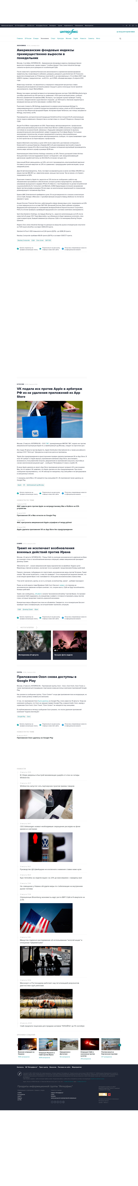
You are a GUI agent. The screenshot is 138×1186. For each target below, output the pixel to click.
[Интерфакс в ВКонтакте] (58, 1102)
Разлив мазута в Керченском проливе (109, 1053)
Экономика (45, 38)
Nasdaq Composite (24, 240)
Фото (98, 38)
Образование (79, 25)
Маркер (20, 1098)
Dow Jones (40, 240)
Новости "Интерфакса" (57, 1093)
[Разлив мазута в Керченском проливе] (110, 1049)
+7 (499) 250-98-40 (68, 1081)
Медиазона (21, 314)
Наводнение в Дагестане (65, 1053)
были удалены (43, 701)
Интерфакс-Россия (42, 25)
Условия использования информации (109, 1099)
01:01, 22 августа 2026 (29, 543)
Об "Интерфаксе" (20, 25)
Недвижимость (68, 25)
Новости (83, 38)
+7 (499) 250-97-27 (81, 1081)
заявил (61, 585)
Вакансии (52, 1067)
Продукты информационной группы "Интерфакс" (45, 1086)
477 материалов (106, 1057)
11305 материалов (23, 1057)
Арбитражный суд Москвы (35, 485)
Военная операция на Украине (26, 1053)
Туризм (60, 25)
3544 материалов (44, 1057)
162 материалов (65, 1057)
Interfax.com (30, 25)
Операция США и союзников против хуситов (88, 1054)
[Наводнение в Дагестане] (69, 1049)
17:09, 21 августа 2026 (31, 265)
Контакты (20, 1067)
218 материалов (86, 1059)
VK (24, 485)
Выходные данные (104, 1100)
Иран (36, 609)
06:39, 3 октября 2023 (33, 45)
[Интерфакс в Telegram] (55, 1102)
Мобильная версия (7, 25)
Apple (19, 485)
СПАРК (20, 1093)
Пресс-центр (43, 1067)
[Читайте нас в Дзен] (52, 1102)
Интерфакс (69, 31)
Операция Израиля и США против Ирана (47, 1054)
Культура (60, 38)
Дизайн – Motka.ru (103, 1102)
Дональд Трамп (28, 609)
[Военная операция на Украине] (27, 1049)
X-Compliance (21, 1094)
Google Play (21, 716)
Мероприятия (89, 25)
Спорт (53, 38)
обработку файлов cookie (97, 1079)
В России (28, 38)
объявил (38, 594)
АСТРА (19, 1100)
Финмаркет (52, 25)
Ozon (28, 716)
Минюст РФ (30, 314)
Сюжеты (91, 38)
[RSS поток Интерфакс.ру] (60, 1102)
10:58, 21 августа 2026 (29, 672)
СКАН (52, 1094)
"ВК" (47, 444)
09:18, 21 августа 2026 (31, 384)
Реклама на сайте (64, 1067)
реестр (81, 279)
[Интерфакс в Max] (63, 1102)
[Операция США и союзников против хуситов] (90, 1049)
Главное (20, 38)
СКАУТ (19, 1096)
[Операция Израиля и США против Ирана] (48, 1050)
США (33, 240)
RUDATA (53, 1096)
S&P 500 (48, 240)
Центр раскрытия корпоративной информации (63, 1098)
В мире (36, 38)
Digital (75, 38)
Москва (68, 38)
